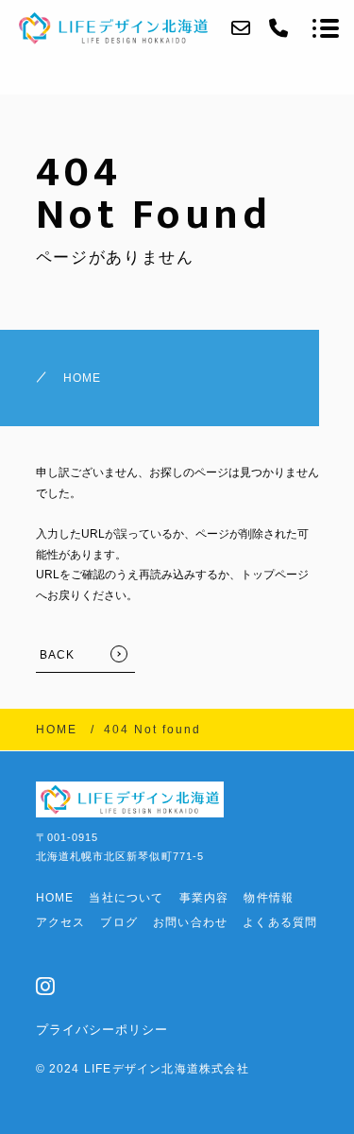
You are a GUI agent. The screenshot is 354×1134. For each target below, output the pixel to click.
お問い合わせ (190, 922)
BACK (58, 655)
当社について (126, 897)
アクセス (61, 922)
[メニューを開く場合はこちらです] (325, 28)
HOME (82, 378)
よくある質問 (280, 922)
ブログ (119, 922)
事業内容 (204, 897)
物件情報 (269, 897)
